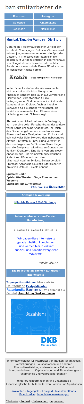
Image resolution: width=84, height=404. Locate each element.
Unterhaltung (48, 22)
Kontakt (25, 401)
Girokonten (17, 391)
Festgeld (47, 391)
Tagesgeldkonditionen (21, 282)
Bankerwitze (34, 289)
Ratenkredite (15, 289)
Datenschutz (40, 401)
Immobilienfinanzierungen (53, 394)
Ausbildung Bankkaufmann (36, 293)
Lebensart (19, 28)
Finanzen (19, 16)
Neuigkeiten (48, 28)
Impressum (57, 401)
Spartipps (19, 22)
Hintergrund (48, 16)
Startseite (12, 401)
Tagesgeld (33, 391)
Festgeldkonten (36, 286)
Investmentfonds (65, 391)
